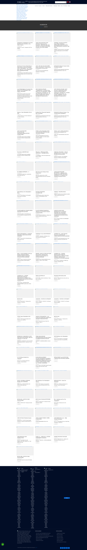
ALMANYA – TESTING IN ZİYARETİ (43, 298)
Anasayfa (41, 26)
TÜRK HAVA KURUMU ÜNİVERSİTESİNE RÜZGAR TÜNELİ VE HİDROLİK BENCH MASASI (43, 337)
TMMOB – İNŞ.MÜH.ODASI (60, 191)
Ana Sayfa (36, 5)
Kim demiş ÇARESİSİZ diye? (23, 151)
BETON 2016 (19, 298)
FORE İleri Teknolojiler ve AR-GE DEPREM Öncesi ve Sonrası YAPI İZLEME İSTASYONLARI (61, 153)
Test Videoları (65, 5)
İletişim (69, 5)
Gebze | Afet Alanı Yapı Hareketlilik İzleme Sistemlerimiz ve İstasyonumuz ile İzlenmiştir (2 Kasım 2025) (43, 67)
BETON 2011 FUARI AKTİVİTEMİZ (43, 399)
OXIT (36, 547)
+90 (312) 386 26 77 (37, 472)
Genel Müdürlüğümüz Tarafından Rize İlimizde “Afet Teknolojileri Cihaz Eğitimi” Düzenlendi (24, 90)
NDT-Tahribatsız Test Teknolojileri (61, 336)
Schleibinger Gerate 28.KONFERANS (43, 233)
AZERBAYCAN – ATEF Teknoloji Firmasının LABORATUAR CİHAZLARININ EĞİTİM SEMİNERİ (61, 234)
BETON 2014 (56, 316)
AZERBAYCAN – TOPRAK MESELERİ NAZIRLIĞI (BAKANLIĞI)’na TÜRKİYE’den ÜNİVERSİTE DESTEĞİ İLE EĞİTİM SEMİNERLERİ (24, 278)
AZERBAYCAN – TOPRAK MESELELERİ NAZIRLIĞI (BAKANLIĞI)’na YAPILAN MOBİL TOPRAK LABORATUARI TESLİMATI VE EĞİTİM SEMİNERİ (61, 256)
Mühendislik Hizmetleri (49, 5)
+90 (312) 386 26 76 (37, 469)
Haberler (59, 5)
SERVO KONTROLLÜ (40, 275)
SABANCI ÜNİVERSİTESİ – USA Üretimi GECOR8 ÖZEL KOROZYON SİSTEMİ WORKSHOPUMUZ (43, 317)
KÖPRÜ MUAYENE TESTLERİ (60, 436)
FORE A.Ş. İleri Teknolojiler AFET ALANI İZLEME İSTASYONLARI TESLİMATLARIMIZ (42, 132)
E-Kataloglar (55, 5)
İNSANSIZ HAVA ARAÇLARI (60, 275)
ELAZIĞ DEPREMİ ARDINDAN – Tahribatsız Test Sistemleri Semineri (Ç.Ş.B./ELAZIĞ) (43, 211)
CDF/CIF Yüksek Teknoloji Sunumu (24, 417)
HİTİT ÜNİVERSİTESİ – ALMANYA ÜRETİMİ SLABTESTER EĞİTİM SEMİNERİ (24, 234)
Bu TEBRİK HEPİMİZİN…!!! (23, 171)
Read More (56, 53)
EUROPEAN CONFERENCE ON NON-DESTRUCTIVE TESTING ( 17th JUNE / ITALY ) (25, 44)
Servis (62, 5)
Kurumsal (40, 5)
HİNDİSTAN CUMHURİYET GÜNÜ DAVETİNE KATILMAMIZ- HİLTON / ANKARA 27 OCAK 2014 (25, 337)
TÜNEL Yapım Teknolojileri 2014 (23, 316)
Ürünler (43, 5)
